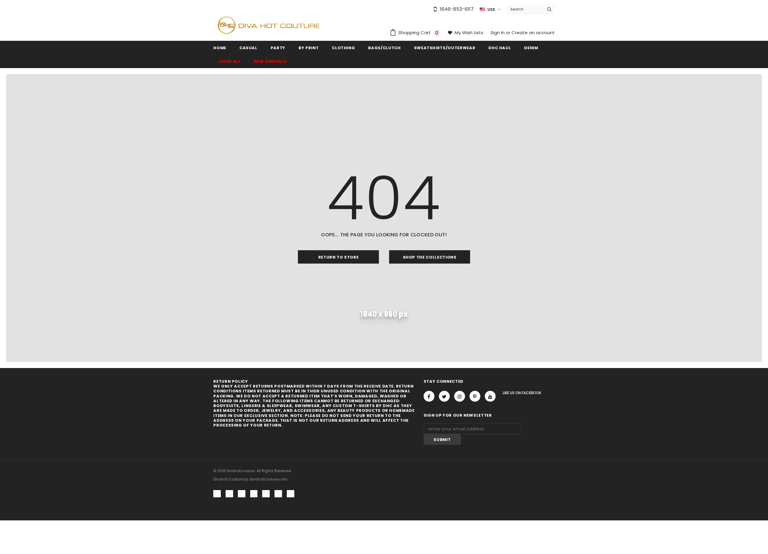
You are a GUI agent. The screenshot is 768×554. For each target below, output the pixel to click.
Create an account (533, 32)
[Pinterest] (475, 396)
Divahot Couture (228, 479)
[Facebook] (429, 396)
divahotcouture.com (268, 479)
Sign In (498, 32)
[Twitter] (444, 396)
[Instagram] (459, 396)
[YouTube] (490, 396)
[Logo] (268, 25)
